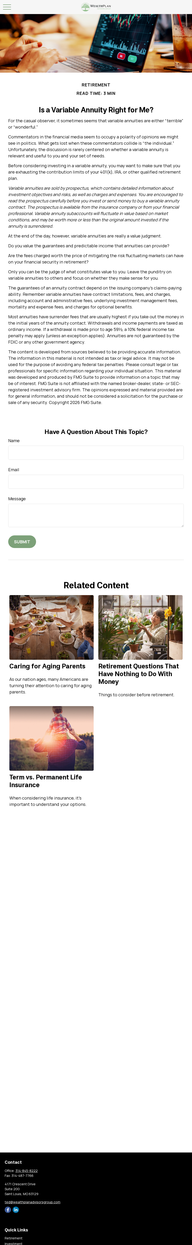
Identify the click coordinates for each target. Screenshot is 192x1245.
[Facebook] (8, 1210)
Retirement (13, 1238)
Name (14, 440)
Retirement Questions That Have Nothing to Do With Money (138, 673)
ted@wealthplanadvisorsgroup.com (32, 1202)
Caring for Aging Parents (47, 666)
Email (13, 469)
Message (17, 498)
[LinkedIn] (16, 1210)
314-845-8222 (26, 1170)
